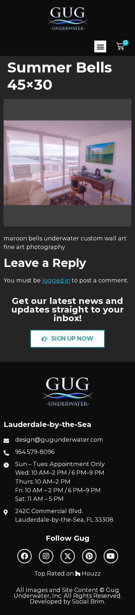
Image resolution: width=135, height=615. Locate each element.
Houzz (90, 573)
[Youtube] (111, 556)
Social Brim (88, 601)
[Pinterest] (89, 556)
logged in (56, 280)
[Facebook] (24, 556)
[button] (100, 46)
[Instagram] (46, 556)
